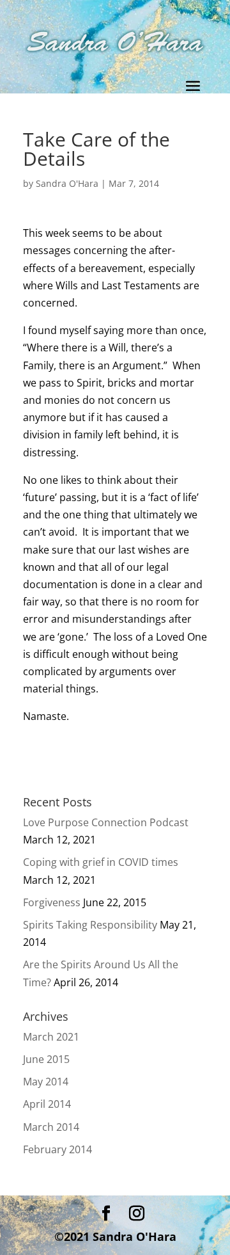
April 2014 (47, 1104)
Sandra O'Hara (67, 183)
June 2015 (46, 1059)
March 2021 (51, 1037)
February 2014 (57, 1149)
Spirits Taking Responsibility (90, 925)
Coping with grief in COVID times (100, 862)
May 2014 (45, 1082)
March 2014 (51, 1127)
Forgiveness (51, 902)
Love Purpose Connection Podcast (105, 822)
